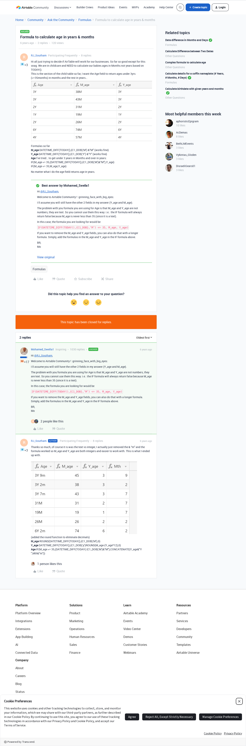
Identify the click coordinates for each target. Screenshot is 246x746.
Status (20, 692)
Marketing (76, 621)
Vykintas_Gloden (186, 155)
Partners (182, 613)
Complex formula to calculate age (185, 62)
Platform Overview (28, 613)
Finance (74, 652)
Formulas (84, 20)
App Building (24, 637)
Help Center (166, 7)
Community (35, 20)
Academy (149, 7)
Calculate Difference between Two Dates (189, 51)
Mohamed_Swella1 (42, 349)
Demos (128, 637)
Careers (20, 676)
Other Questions (175, 56)
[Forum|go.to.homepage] (32, 7)
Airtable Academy (135, 613)
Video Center (132, 629)
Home (19, 20)
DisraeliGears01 (185, 166)
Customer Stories (135, 645)
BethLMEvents (185, 143)
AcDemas (181, 132)
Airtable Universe (187, 652)
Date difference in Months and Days (186, 40)
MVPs (135, 7)
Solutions (75, 605)
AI (16, 645)
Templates (183, 645)
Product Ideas (106, 7)
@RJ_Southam (49, 191)
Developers (183, 629)
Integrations (23, 621)
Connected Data (26, 652)
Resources (183, 605)
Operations (76, 629)
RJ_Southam (39, 55)
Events (123, 7)
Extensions (22, 629)
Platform (21, 605)
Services (182, 621)
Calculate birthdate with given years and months (194, 89)
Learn (127, 605)
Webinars (129, 652)
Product (74, 613)
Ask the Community (60, 20)
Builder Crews (84, 7)
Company (21, 660)
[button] (198, 7)
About (19, 668)
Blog (18, 684)
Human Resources (82, 637)
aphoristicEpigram (187, 121)
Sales (73, 645)
